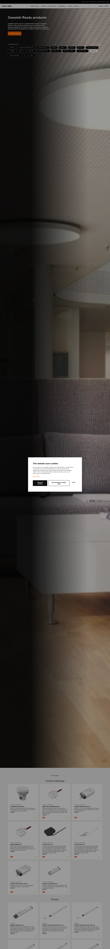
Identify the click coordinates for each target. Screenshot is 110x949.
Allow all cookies (40, 483)
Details (73, 482)
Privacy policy (36, 476)
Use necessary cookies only (59, 483)
